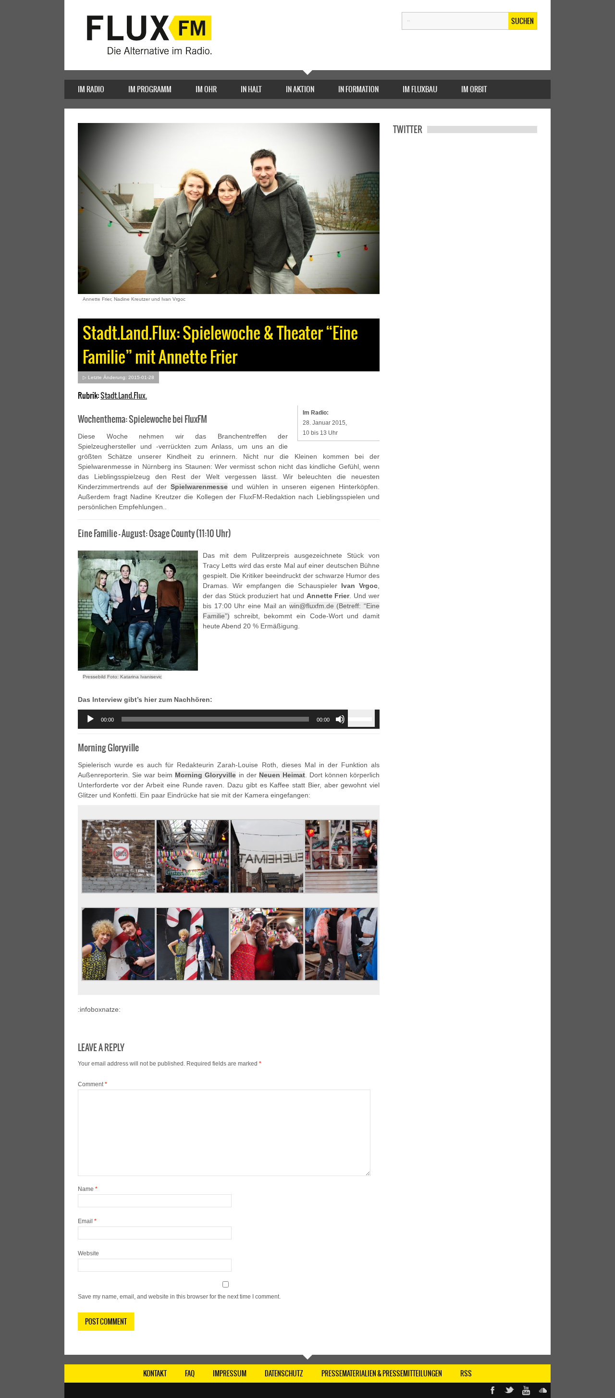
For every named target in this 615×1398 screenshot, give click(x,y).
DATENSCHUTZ (284, 1373)
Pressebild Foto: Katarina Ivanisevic (122, 676)
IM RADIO (91, 89)
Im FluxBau (420, 89)
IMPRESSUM (229, 1373)
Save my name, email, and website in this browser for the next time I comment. (179, 1296)
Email (87, 1221)
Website (88, 1253)
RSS (466, 1373)
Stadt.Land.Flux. (123, 395)
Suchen (522, 21)
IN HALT (251, 89)
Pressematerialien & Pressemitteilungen (381, 1373)
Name (88, 1189)
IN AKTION (300, 89)
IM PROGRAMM (150, 89)
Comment (92, 1084)
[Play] (90, 719)
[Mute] (340, 719)
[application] (229, 719)
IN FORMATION (358, 89)
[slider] (361, 718)
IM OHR (206, 89)
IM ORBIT (474, 89)
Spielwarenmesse (199, 487)
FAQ (190, 1373)
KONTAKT (155, 1373)
